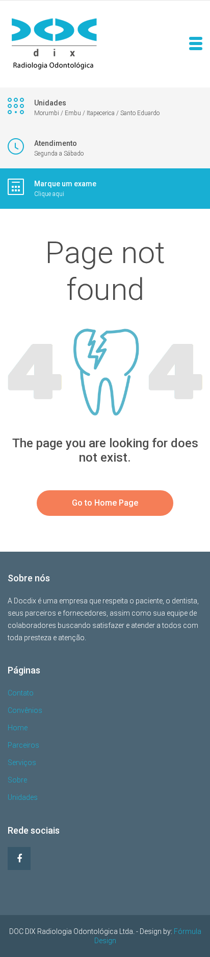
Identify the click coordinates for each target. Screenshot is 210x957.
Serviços (22, 762)
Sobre (17, 780)
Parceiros (23, 745)
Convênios (25, 710)
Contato (21, 693)
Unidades (23, 797)
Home (18, 728)
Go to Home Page (105, 503)
